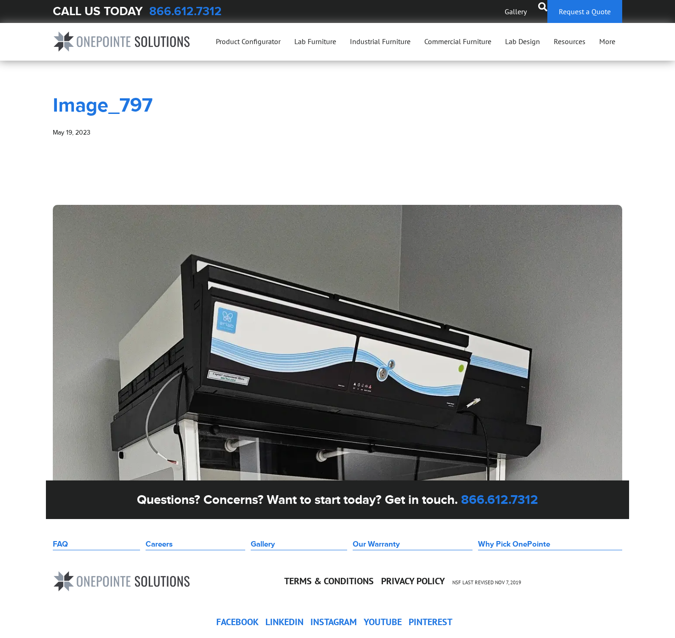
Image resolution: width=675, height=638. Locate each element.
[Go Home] (122, 41)
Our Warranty (376, 544)
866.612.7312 (185, 11)
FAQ (60, 544)
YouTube (383, 622)
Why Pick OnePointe (514, 544)
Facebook (237, 622)
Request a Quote (585, 11)
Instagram (333, 622)
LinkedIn (284, 622)
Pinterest (430, 622)
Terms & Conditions (329, 581)
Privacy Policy (413, 581)
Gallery (516, 11)
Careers (159, 544)
